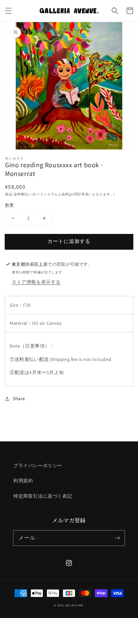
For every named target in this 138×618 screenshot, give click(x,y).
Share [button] (19, 398)
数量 (9, 205)
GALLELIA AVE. (74, 605)
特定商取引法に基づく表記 (42, 496)
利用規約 (23, 481)
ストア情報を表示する (36, 282)
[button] (8, 10)
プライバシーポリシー (37, 465)
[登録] (117, 538)
